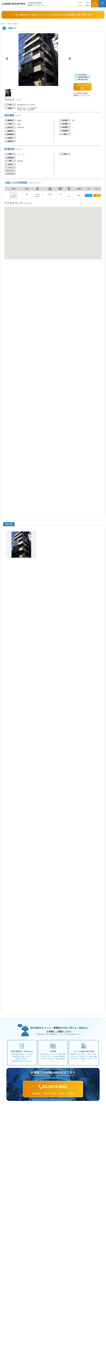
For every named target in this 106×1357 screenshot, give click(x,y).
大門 (28, 108)
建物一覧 (10, 23)
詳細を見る (89, 195)
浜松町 (25, 109)
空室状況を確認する (83, 77)
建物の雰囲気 (9, 524)
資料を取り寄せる (83, 79)
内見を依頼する (82, 75)
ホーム (5, 23)
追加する (97, 195)
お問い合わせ (82, 85)
